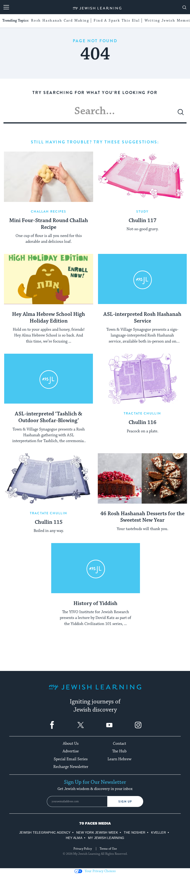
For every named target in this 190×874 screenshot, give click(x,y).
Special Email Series (71, 759)
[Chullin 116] (142, 379)
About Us (71, 743)
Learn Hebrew (119, 759)
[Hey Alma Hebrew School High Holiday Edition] (48, 279)
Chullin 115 (49, 522)
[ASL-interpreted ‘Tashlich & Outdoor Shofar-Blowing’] (48, 379)
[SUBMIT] (181, 114)
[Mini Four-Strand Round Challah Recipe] (48, 177)
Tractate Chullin (142, 413)
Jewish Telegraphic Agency (44, 832)
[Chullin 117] (142, 177)
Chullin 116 (142, 422)
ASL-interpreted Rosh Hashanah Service (142, 317)
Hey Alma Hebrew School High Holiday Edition (48, 317)
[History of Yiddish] (95, 568)
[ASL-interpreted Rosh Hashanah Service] (142, 279)
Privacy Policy (82, 849)
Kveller (158, 832)
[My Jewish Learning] (95, 691)
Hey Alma (74, 838)
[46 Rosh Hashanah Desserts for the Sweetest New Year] (142, 478)
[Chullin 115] (48, 478)
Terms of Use (108, 849)
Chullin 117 (142, 220)
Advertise (71, 751)
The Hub (119, 751)
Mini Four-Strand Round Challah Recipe (48, 224)
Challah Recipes (48, 211)
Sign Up (125, 802)
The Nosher (134, 832)
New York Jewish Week (97, 832)
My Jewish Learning (106, 838)
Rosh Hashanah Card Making (60, 20)
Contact (119, 743)
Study (142, 211)
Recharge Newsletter (70, 766)
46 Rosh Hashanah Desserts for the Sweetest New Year (142, 517)
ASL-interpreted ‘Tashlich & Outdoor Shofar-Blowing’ (48, 417)
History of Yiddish (95, 603)
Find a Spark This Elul (117, 20)
